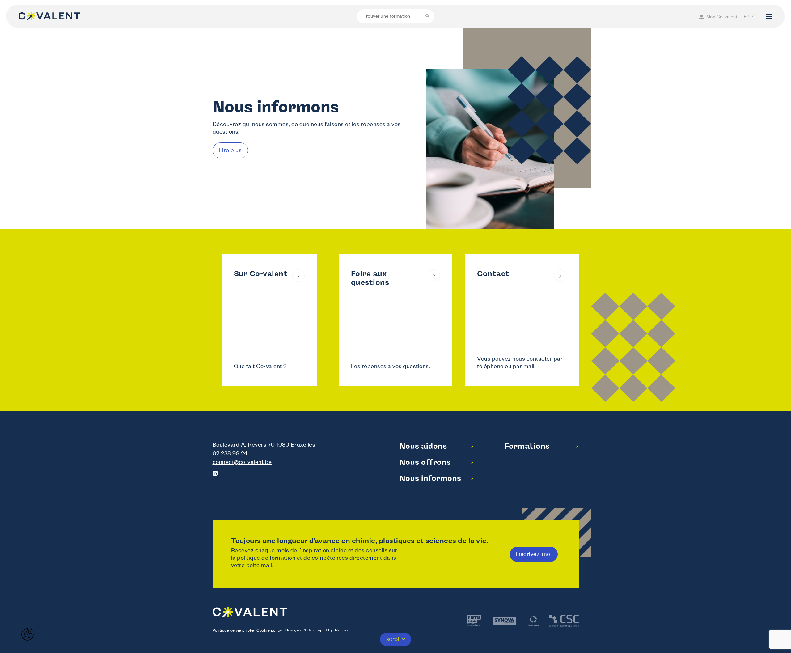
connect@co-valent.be (242, 463)
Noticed (342, 631)
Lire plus (230, 151)
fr (747, 17)
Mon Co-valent (722, 17)
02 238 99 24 (230, 454)
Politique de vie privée (233, 631)
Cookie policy (269, 631)
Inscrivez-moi (534, 555)
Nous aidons (423, 446)
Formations (527, 446)
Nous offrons (425, 462)
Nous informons (430, 478)
